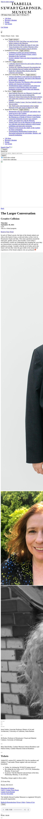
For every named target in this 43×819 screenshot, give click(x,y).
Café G (3, 790)
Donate (7, 22)
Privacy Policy (21, 802)
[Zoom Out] (3, 726)
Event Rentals (10, 792)
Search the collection (9, 159)
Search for (4, 151)
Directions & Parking (7, 788)
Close (3, 804)
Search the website (9, 157)
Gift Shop (8, 18)
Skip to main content (7, 2)
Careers (3, 792)
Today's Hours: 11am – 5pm (15, 15)
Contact (8, 790)
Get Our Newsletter (7, 794)
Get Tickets (8, 24)
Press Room (15, 790)
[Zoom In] (1, 726)
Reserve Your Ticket (7, 232)
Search (4, 155)
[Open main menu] (1, 31)
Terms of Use (30, 802)
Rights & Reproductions (8, 802)
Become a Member (11, 20)
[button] (6, 39)
